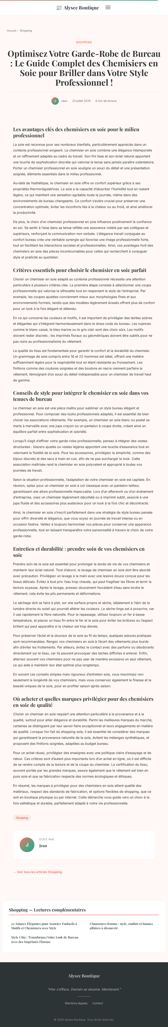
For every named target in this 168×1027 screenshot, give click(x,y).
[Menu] (108, 7)
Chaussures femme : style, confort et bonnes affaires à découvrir (121, 926)
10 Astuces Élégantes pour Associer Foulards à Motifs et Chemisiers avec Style (44, 926)
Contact (97, 1003)
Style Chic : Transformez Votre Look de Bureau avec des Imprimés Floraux (44, 939)
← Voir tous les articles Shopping (37, 872)
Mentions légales (76, 1003)
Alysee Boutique (77, 7)
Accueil (11, 30)
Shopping (26, 30)
